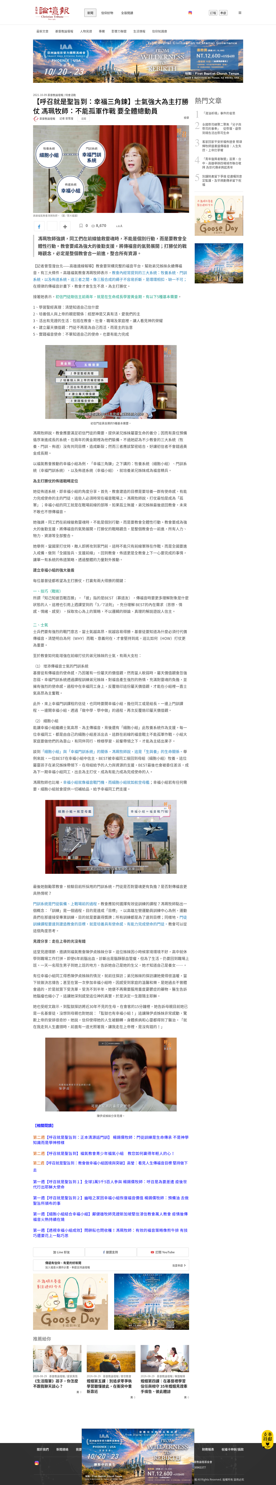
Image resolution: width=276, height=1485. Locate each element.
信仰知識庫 (159, 31)
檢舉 (186, 117)
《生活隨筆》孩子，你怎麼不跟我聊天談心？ (55, 1383)
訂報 (213, 12)
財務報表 (208, 1449)
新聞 (90, 12)
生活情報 (139, 31)
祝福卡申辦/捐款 (233, 1449)
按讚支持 (112, 1252)
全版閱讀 (127, 12)
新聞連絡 (62, 1449)
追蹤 (83, 118)
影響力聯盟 (119, 31)
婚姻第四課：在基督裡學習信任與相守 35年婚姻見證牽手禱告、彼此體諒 (164, 1386)
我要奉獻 (177, 1265)
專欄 (102, 31)
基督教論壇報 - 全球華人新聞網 (52, 13)
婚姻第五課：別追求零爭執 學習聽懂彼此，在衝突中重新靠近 (109, 1386)
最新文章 (42, 31)
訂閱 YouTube (165, 1252)
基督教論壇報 (64, 31)
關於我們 (43, 1449)
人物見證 (86, 31)
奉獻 (223, 12)
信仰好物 (107, 12)
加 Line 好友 (61, 1252)
